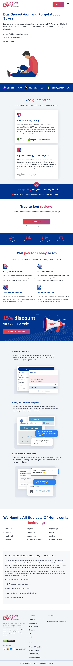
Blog (30, 637)
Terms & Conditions (36, 647)
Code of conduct (35, 657)
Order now (36, 222)
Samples (32, 630)
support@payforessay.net (58, 621)
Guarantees (33, 623)
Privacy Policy (34, 650)
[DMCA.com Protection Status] (9, 641)
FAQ (30, 633)
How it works (33, 626)
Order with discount (16, 331)
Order (58, 4)
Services (32, 620)
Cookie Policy (34, 654)
